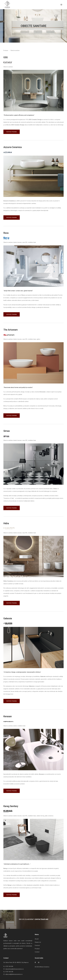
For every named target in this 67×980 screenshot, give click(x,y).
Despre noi (38, 942)
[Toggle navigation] (61, 4)
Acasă (36, 939)
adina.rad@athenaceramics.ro (14, 974)
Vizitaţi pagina (11, 131)
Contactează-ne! (41, 919)
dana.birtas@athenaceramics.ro (14, 969)
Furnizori (37, 945)
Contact (37, 952)
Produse (5, 50)
